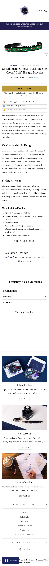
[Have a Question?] (24, 466)
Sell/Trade (24, 517)
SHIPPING (7, 297)
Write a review (24, 261)
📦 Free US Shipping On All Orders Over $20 (19, 102)
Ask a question (24, 241)
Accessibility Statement (24, 534)
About (24, 513)
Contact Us (24, 496)
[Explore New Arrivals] (24, 26)
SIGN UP (24, 399)
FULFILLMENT (10, 291)
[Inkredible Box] (24, 369)
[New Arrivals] (24, 417)
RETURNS (7, 302)
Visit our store (24, 504)
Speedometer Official (18, 65)
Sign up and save (24, 542)
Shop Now (24, 447)
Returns (24, 521)
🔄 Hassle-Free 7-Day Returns (14, 106)
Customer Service (24, 526)
